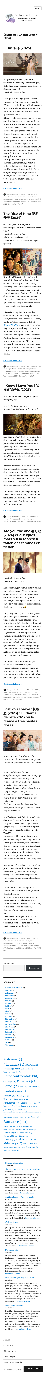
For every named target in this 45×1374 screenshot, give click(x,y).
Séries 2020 (24, 1133)
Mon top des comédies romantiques (16, 1117)
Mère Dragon (9, 1357)
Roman (8, 1040)
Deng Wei (17, 943)
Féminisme (18, 695)
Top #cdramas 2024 (10, 376)
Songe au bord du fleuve (16, 194)
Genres (26, 1103)
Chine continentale (26, 371)
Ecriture (8, 1003)
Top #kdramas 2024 (29, 1147)
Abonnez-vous (33, 1368)
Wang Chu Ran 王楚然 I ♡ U (15, 1306)
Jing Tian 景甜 (36, 199)
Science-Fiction (25, 1126)
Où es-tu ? (8, 1345)
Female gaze (25, 199)
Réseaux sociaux (10, 1126)
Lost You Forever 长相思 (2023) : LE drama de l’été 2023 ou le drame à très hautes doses (21, 717)
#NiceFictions (32, 1065)
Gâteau (36, 1103)
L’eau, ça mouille (11, 1250)
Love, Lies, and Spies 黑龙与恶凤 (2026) (19, 1278)
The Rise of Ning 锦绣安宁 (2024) (20, 216)
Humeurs (8, 1017)
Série (5, 197)
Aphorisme (9, 993)
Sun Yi (22, 521)
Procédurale (8, 201)
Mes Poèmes (10, 1029)
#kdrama (13, 1064)
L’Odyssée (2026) (11, 1222)
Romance (17, 201)
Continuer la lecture (12, 188)
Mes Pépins (9, 1027)
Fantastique (15, 1091)
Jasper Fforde (32, 1106)
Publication (9, 1032)
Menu (37, 8)
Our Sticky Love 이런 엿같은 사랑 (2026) (19, 1197)
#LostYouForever (23, 941)
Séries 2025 (25, 201)
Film (7, 1011)
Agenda (8, 990)
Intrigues (11, 373)
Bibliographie (9, 1351)
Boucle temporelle (24, 197)
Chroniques (9, 996)
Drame (24, 943)
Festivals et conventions (17, 1099)
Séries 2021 (10, 1136)
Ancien (15, 371)
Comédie (26, 1081)
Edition (8, 1006)
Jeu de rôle (8, 1110)
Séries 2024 (34, 373)
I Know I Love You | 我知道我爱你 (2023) (21, 387)
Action (19, 1069)
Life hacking (9, 1022)
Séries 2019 (9, 1133)
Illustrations (9, 1019)
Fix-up (7, 1014)
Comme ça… (9, 998)
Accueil (6, 1340)
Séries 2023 (15, 521)
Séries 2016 (8, 1130)
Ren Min (18, 373)
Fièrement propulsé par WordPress (18, 1370)
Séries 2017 (20, 1130)
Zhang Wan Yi (10, 325)
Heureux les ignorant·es (14, 1163)
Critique (9, 369)
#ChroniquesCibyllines (13, 988)
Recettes (8, 1035)
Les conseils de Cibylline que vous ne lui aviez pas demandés (22, 1113)
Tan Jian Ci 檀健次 (26, 945)
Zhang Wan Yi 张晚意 (15, 204)
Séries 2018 (31, 1130)
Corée (11, 1086)
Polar (35, 1117)
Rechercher (8, 963)
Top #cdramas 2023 (14, 948)
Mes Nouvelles (10, 1024)
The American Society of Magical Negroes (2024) (23, 1169)
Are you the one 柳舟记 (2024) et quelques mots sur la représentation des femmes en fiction (22, 539)
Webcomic (9, 1045)
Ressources (9, 1037)
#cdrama (12, 197)
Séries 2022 (25, 1136)
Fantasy (17, 199)
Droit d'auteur (34, 1087)
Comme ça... (9, 1082)
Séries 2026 (30, 1144)
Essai (7, 1009)
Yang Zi (25, 948)
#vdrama (8, 1069)
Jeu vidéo (20, 1110)
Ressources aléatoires (13, 1362)
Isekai (21, 1106)
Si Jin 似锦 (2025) (17, 48)
